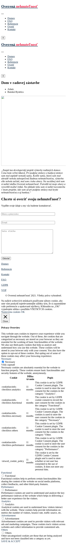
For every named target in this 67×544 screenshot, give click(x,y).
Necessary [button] (6, 358)
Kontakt (11, 29)
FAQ (9, 21)
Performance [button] (7, 487)
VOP (3, 290)
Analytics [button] (6, 501)
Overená (19, 6)
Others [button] (4, 529)
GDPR (4, 285)
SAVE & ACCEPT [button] (10, 541)
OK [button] (23, 312)
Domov (11, 18)
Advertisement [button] (8, 515)
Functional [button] (6, 472)
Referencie (12, 23)
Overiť (10, 26)
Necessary (10, 362)
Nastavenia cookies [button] (10, 312)
